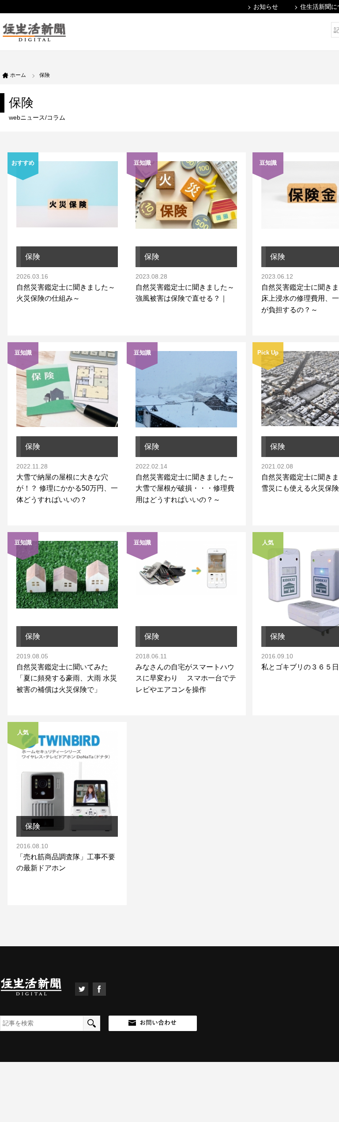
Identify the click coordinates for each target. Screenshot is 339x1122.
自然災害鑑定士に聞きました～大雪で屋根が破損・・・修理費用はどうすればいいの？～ (185, 488)
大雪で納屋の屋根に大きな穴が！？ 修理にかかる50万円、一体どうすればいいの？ (67, 488)
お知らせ (265, 6)
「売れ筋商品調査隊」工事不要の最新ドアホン (65, 862)
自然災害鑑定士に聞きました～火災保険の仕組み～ (65, 292)
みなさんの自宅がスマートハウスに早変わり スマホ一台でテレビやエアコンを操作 (186, 678)
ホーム (18, 75)
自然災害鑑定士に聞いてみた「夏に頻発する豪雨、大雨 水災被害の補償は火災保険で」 (66, 678)
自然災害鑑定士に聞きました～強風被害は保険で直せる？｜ (185, 292)
